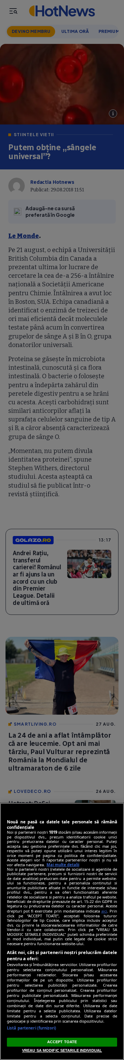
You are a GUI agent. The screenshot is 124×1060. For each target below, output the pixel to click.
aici (104, 911)
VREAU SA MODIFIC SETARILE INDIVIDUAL (62, 1050)
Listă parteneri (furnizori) (31, 1028)
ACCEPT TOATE (62, 1042)
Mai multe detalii (62, 864)
